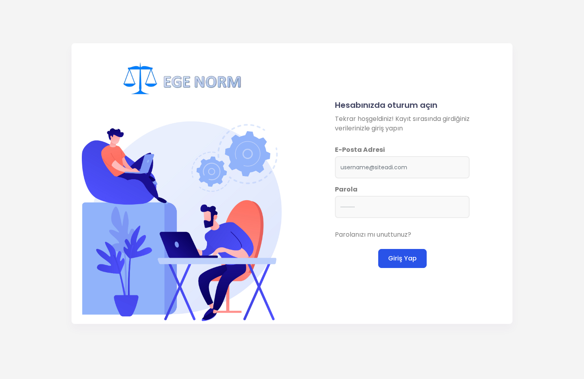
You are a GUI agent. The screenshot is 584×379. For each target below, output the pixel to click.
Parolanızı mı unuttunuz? (373, 234)
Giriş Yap (402, 258)
